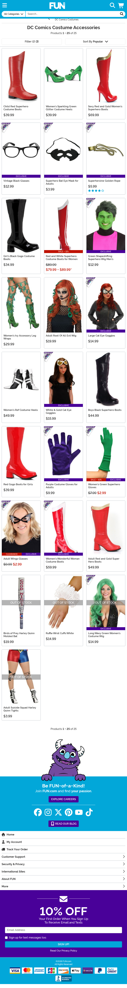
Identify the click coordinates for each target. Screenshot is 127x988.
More (5, 886)
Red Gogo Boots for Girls (18, 484)
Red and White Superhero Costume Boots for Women (62, 258)
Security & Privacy (13, 864)
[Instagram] (48, 812)
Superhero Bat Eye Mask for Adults (62, 182)
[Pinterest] (69, 812)
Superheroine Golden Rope (104, 180)
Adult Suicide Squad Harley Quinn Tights (19, 709)
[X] (58, 812)
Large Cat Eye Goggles (101, 335)
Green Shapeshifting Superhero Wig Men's (100, 258)
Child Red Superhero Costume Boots (15, 108)
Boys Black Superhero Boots (104, 410)
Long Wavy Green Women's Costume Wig (104, 635)
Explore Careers (63, 799)
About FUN (9, 879)
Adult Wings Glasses (15, 558)
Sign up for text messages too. (28, 937)
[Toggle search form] (112, 5)
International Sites (13, 871)
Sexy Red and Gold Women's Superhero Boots (105, 108)
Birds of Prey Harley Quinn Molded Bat (19, 635)
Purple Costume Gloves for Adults (62, 486)
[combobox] (72, 14)
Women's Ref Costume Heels (20, 410)
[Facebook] (38, 812)
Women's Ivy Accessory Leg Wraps (19, 337)
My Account (14, 842)
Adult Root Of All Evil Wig (61, 335)
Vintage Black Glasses (16, 180)
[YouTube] (79, 812)
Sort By (93, 41)
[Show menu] (4, 5)
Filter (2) (30, 41)
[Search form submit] (121, 14)
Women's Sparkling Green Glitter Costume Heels (61, 108)
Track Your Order (17, 849)
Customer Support (13, 856)
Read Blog (66, 823)
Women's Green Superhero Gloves (104, 486)
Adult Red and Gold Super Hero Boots (103, 560)
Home (10, 834)
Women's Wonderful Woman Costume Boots (63, 560)
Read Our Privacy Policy (63, 950)
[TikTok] (89, 812)
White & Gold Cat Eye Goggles (58, 411)
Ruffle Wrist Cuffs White (60, 633)
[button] (121, 5)
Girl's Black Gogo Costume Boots (19, 258)
